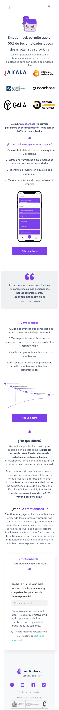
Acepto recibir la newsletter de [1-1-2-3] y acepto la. (29, 636)
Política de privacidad (29, 697)
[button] (49, 6)
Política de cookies (30, 692)
